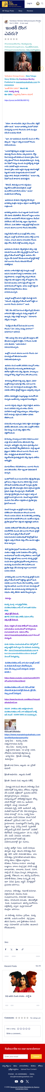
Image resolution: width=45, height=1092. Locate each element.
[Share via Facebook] (5, 949)
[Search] (42, 3)
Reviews (30, 11)
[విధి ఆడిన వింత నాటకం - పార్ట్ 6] (22, 981)
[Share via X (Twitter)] (11, 949)
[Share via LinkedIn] (17, 949)
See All (38, 966)
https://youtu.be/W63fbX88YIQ (16, 100)
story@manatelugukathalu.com (21, 1076)
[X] (27, 1081)
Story (20, 11)
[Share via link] (22, 949)
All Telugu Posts (8, 11)
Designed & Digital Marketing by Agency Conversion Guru (24, 1088)
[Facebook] (22, 1081)
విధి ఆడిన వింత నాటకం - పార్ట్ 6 (18, 996)
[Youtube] (16, 1081)
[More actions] (39, 22)
